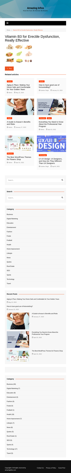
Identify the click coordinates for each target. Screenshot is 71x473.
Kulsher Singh (45, 90)
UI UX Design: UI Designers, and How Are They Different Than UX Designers (50, 161)
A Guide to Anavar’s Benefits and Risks (45, 313)
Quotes (10, 81)
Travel (9, 283)
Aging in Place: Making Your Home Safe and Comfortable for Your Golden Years (18, 87)
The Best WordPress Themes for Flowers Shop (47, 351)
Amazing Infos (35, 8)
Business (10, 153)
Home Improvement (13, 249)
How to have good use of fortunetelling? (20, 306)
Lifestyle (9, 253)
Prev (10, 68)
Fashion (9, 231)
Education (42, 118)
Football (9, 240)
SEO (8, 270)
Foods (9, 236)
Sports (9, 275)
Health (9, 118)
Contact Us (40, 468)
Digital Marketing (12, 218)
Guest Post (61, 468)
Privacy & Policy (51, 468)
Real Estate (10, 266)
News (49, 118)
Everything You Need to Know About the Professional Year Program (51, 124)
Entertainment (11, 227)
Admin (10, 92)
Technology (43, 155)
